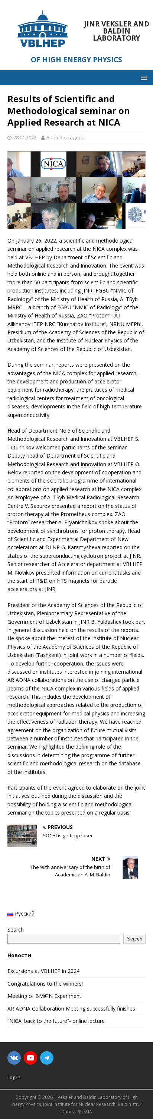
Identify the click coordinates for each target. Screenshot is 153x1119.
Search (15, 929)
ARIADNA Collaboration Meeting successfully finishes (71, 1008)
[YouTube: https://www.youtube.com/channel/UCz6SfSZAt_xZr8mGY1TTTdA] (30, 1058)
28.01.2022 (24, 137)
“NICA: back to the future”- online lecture (56, 1020)
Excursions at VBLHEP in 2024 (43, 970)
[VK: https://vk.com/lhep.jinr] (14, 1058)
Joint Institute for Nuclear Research (79, 1104)
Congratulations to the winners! (45, 983)
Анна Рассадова (65, 137)
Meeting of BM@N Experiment (44, 995)
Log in (13, 1077)
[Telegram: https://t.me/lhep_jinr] (46, 1058)
